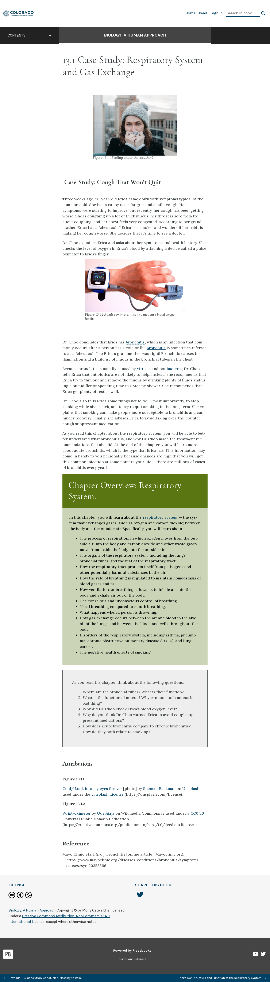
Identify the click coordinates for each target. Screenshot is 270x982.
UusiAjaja (105, 813)
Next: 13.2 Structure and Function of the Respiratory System (221, 978)
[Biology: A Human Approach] (18, 13)
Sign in (217, 13)
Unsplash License (107, 794)
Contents (17, 35)
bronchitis (135, 342)
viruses (143, 368)
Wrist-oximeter (76, 813)
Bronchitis (156, 347)
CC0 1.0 (197, 813)
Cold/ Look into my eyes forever (92, 788)
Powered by (132, 950)
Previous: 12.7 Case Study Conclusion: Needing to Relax (45, 978)
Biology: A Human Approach (135, 35)
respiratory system (160, 517)
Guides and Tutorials (132, 959)
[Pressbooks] (8, 954)
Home (190, 13)
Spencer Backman (159, 788)
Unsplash (190, 788)
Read (203, 13)
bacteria (174, 368)
